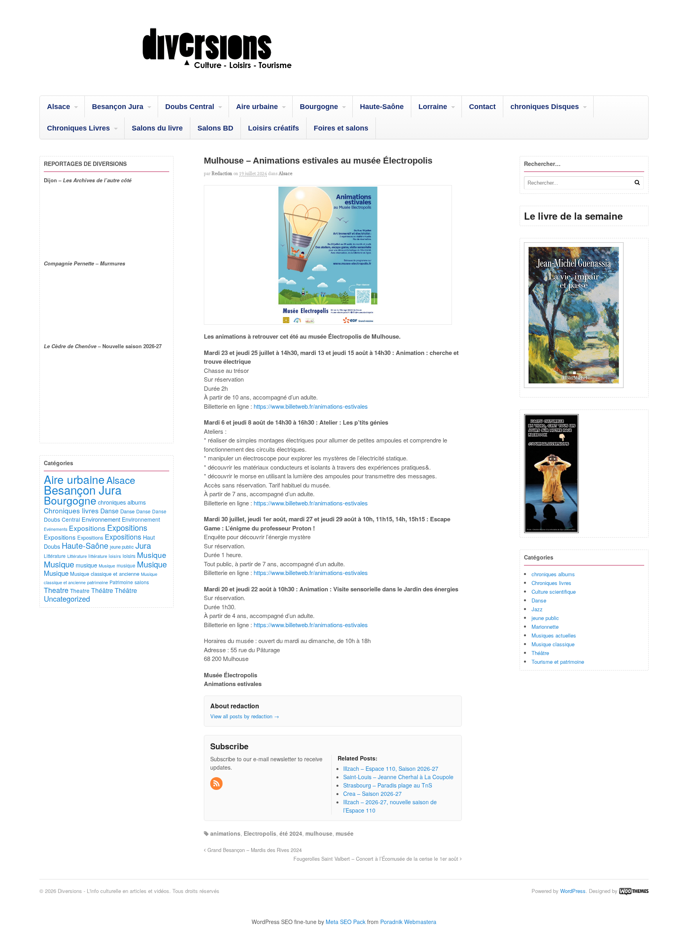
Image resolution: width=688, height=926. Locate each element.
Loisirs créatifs (273, 128)
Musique (151, 554)
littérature (97, 556)
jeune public (545, 618)
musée (345, 833)
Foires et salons (341, 128)
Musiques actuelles (554, 635)
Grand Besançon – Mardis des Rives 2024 (254, 850)
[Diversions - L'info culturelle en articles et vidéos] (238, 75)
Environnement (101, 519)
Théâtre (540, 653)
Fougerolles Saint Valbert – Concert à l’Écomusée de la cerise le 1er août (376, 858)
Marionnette (545, 626)
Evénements (55, 529)
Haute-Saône (382, 107)
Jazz (537, 609)
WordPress (573, 891)
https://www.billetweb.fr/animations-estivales (310, 406)
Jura (143, 545)
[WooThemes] (634, 891)
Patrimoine (121, 582)
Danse (539, 600)
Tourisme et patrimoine (558, 661)
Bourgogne (319, 107)
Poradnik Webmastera (408, 922)
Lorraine (432, 107)
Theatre (56, 590)
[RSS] (217, 784)
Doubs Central (189, 107)
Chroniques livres (551, 583)
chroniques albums (553, 574)
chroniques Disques (544, 107)
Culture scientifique (554, 591)
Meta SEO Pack (346, 922)
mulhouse (318, 833)
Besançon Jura (117, 107)
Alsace (58, 107)
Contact (482, 107)
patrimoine (97, 582)
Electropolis (260, 833)
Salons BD (215, 128)
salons (142, 582)
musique (86, 565)
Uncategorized (67, 598)
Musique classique (553, 644)
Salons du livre (157, 128)
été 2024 (291, 833)
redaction (222, 173)
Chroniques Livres (78, 128)
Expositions (87, 528)
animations (225, 833)
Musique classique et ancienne (104, 573)
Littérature (55, 555)
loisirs (115, 556)
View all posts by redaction (244, 716)
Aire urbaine (257, 107)
